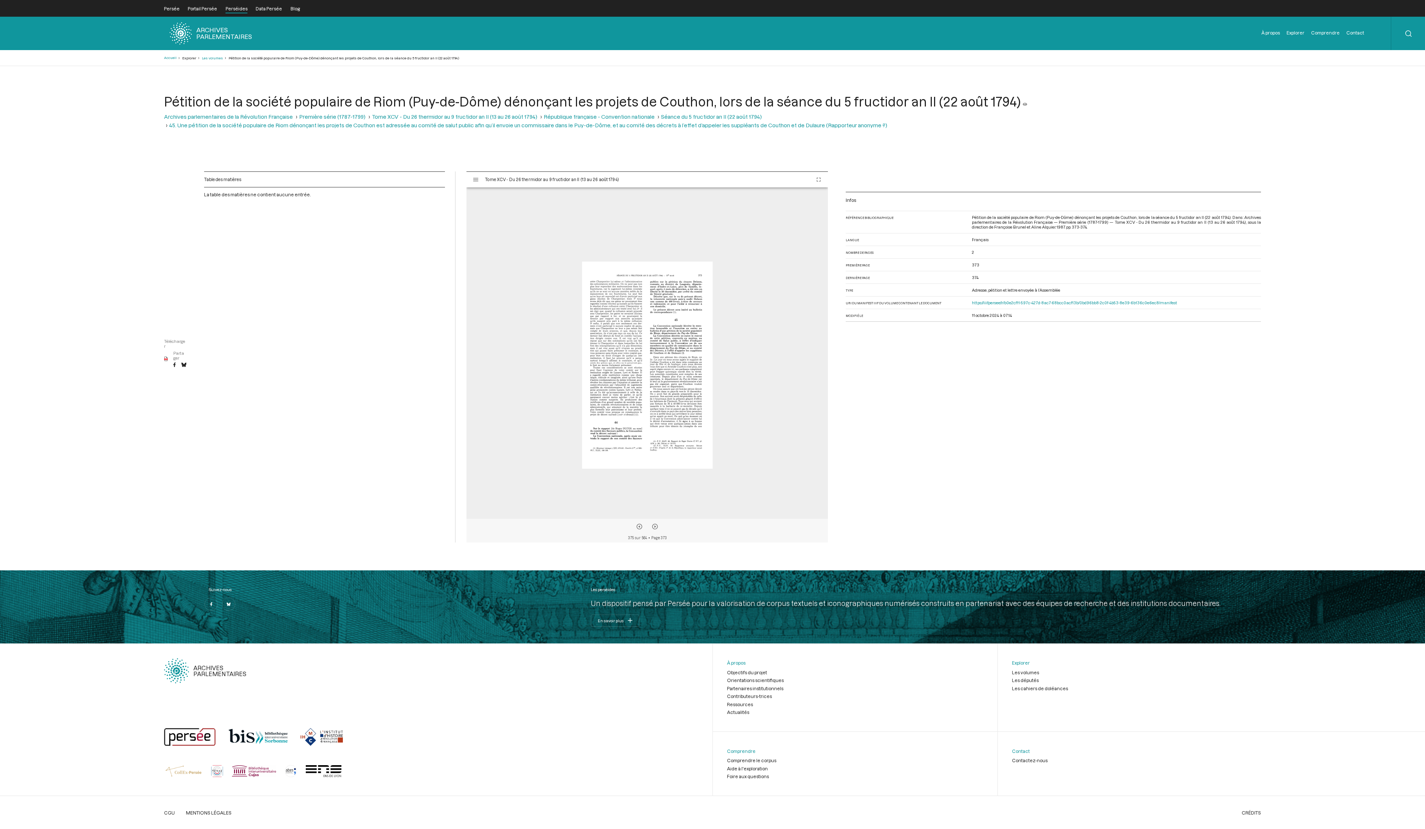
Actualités (738, 712)
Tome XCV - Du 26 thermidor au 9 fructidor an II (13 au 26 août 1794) (454, 117)
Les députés (1025, 680)
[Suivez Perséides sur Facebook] (211, 604)
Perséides (237, 8)
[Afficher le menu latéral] (476, 179)
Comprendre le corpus (751, 760)
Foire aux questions (748, 776)
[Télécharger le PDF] (166, 359)
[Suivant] (655, 526)
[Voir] (1025, 101)
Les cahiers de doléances (1040, 688)
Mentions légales (209, 812)
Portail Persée (202, 8)
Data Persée (269, 8)
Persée (172, 8)
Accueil (170, 58)
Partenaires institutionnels (755, 688)
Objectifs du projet (747, 672)
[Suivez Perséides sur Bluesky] (228, 604)
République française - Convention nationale (599, 117)
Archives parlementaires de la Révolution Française (228, 117)
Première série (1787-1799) (332, 117)
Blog (295, 8)
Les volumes (212, 58)
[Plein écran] (818, 179)
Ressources (740, 704)
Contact (1355, 32)
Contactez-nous (1030, 760)
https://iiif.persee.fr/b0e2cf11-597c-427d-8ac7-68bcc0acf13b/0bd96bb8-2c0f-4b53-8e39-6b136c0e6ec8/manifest (1074, 302)
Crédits (1251, 812)
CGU (169, 812)
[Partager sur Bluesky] (183, 365)
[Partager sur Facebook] (174, 365)
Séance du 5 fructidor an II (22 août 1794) (711, 117)
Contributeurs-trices (749, 696)
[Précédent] (639, 526)
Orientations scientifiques (755, 680)
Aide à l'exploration (747, 768)
